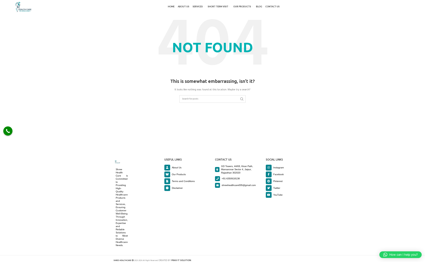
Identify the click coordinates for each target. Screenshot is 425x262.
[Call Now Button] (7, 131)
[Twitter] (269, 188)
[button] (400, 254)
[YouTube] (269, 195)
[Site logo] (22, 7)
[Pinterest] (269, 181)
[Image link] (117, 162)
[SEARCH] (242, 99)
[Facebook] (269, 174)
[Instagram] (269, 168)
